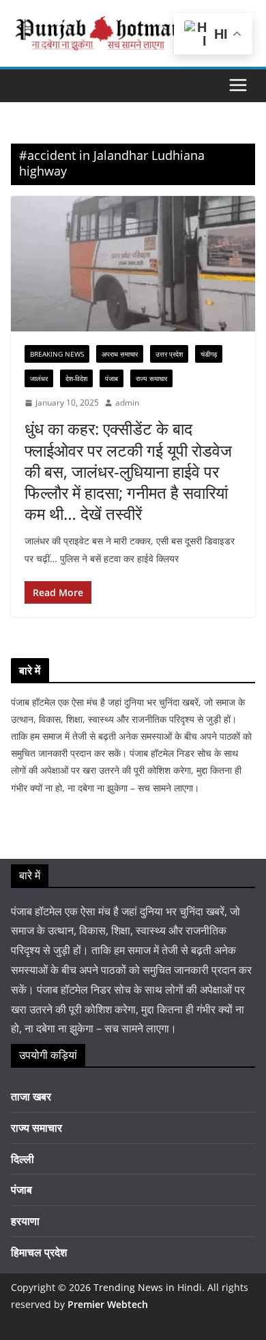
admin (127, 402)
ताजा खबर (31, 1096)
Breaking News (57, 354)
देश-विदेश (76, 378)
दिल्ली (22, 1158)
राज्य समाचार (151, 378)
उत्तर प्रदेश (169, 354)
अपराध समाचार (120, 354)
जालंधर (39, 378)
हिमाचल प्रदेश (39, 1252)
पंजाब (111, 378)
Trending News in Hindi (147, 1287)
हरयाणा (25, 1220)
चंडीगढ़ (209, 354)
